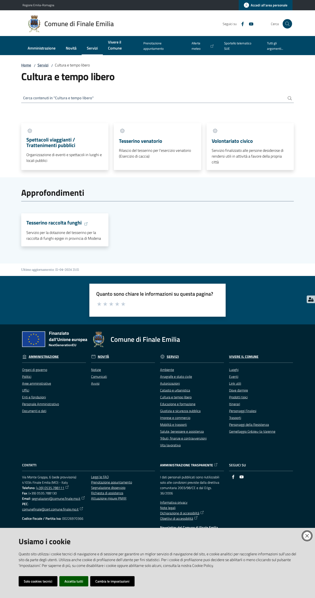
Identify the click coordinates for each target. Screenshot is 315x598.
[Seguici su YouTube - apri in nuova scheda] (249, 23)
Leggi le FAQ (100, 476)
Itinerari (234, 404)
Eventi (233, 376)
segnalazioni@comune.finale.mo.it (56, 498)
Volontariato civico (232, 141)
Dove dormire (238, 390)
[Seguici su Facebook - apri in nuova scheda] (241, 23)
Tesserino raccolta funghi (54, 223)
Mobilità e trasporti (173, 424)
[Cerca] (288, 98)
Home (26, 65)
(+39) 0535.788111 (50, 487)
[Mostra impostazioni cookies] (311, 299)
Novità (103, 356)
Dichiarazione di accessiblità (179, 513)
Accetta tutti (73, 581)
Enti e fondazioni (34, 397)
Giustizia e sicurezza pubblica (180, 410)
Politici (26, 376)
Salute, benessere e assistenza (182, 431)
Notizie (96, 369)
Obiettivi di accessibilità (176, 518)
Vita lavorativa (170, 445)
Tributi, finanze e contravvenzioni (183, 438)
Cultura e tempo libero (176, 397)
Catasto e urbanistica (175, 390)
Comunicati (99, 376)
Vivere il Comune (243, 356)
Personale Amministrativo (40, 404)
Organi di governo (34, 369)
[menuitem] (41, 48)
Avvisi (95, 383)
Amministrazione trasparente (186, 465)
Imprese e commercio (175, 417)
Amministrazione (44, 356)
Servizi (43, 65)
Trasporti (235, 417)
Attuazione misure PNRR (108, 498)
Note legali (168, 507)
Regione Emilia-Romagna (38, 5)
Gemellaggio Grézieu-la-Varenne (252, 431)
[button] (287, 24)
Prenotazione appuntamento (111, 482)
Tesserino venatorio (140, 141)
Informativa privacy (174, 502)
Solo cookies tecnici (38, 581)
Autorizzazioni (170, 383)
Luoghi (233, 369)
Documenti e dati (34, 410)
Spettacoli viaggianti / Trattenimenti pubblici (50, 142)
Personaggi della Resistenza (249, 424)
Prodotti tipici (238, 397)
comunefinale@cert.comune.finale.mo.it (50, 509)
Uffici (25, 390)
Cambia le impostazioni (112, 581)
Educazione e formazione (177, 404)
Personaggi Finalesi (242, 410)
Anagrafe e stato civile (176, 376)
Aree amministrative (36, 383)
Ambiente (167, 369)
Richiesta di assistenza (107, 493)
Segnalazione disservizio (108, 487)
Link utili (235, 383)
